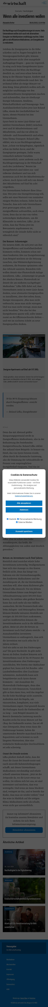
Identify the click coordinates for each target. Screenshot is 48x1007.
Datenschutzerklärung (24, 496)
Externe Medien (25, 522)
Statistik (12, 519)
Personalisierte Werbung (30, 519)
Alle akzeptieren (24, 503)
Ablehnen (24, 510)
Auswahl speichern (24, 531)
